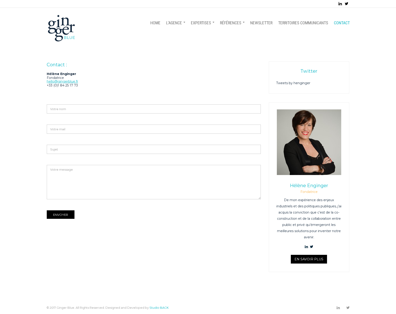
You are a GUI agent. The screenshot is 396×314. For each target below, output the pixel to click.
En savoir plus (308, 259)
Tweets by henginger (293, 83)
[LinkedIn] (340, 4)
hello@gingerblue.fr (62, 81)
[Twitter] (346, 4)
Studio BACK (159, 307)
